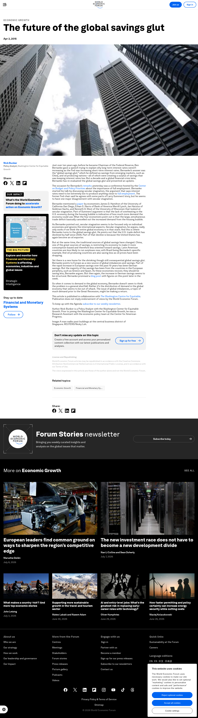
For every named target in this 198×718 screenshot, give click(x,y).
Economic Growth (16, 20)
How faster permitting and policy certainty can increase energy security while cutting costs (170, 605)
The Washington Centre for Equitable (120, 296)
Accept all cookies (172, 703)
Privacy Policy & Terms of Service (99, 699)
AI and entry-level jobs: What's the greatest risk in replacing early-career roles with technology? (122, 605)
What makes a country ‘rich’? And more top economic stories (24, 604)
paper (80, 203)
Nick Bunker (10, 163)
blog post (96, 276)
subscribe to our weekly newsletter (101, 303)
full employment (126, 193)
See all (189, 470)
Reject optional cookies (172, 695)
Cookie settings (172, 711)
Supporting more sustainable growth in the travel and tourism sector (72, 605)
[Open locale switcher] (4, 709)
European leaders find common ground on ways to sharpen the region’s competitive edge (49, 545)
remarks (87, 185)
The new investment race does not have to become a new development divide (147, 542)
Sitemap (99, 704)
